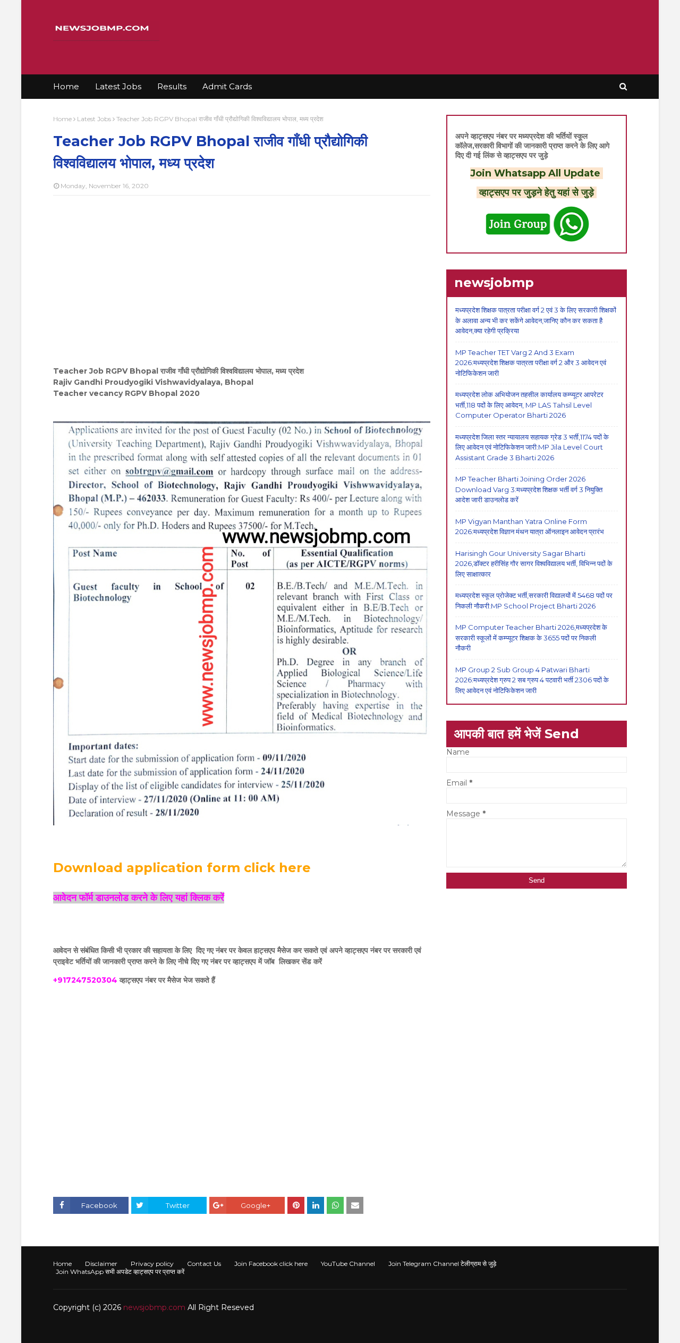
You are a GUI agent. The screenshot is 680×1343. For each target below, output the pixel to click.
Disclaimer (101, 1264)
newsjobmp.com (154, 1307)
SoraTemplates (111, 1328)
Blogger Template (212, 1328)
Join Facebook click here (271, 1264)
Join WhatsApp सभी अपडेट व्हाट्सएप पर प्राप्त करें (120, 1272)
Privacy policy (152, 1264)
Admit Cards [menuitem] (227, 86)
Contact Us (204, 1264)
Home (62, 119)
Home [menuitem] (66, 86)
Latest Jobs (94, 119)
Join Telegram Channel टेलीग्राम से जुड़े (442, 1264)
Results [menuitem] (171, 86)
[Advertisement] (241, 280)
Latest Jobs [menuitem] (118, 86)
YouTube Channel (348, 1264)
